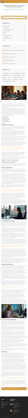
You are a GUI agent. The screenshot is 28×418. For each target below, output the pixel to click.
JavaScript (10, 73)
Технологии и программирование (7, 35)
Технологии (14, 8)
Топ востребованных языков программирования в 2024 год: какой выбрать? (12, 50)
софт (17, 388)
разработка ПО (5, 79)
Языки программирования (6, 26)
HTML (19, 77)
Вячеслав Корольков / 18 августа (7, 101)
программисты (21, 79)
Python (11, 75)
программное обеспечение (17, 75)
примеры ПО (14, 388)
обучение (23, 75)
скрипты (8, 77)
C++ (22, 77)
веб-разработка (23, 73)
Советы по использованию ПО (6, 121)
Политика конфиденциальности (4, 404)
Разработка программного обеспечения (8, 29)
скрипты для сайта (15, 77)
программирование (5, 73)
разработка (4, 77)
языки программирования (16, 73)
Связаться (2, 407)
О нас (2, 401)
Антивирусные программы (5, 119)
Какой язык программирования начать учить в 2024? (9, 53)
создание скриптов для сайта (7, 38)
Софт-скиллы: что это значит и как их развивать (8, 63)
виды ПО (19, 388)
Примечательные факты (5, 120)
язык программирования (6, 75)
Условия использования (4, 402)
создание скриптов (15, 79)
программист (9, 79)
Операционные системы (5, 116)
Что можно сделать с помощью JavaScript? (8, 60)
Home (11, 8)
